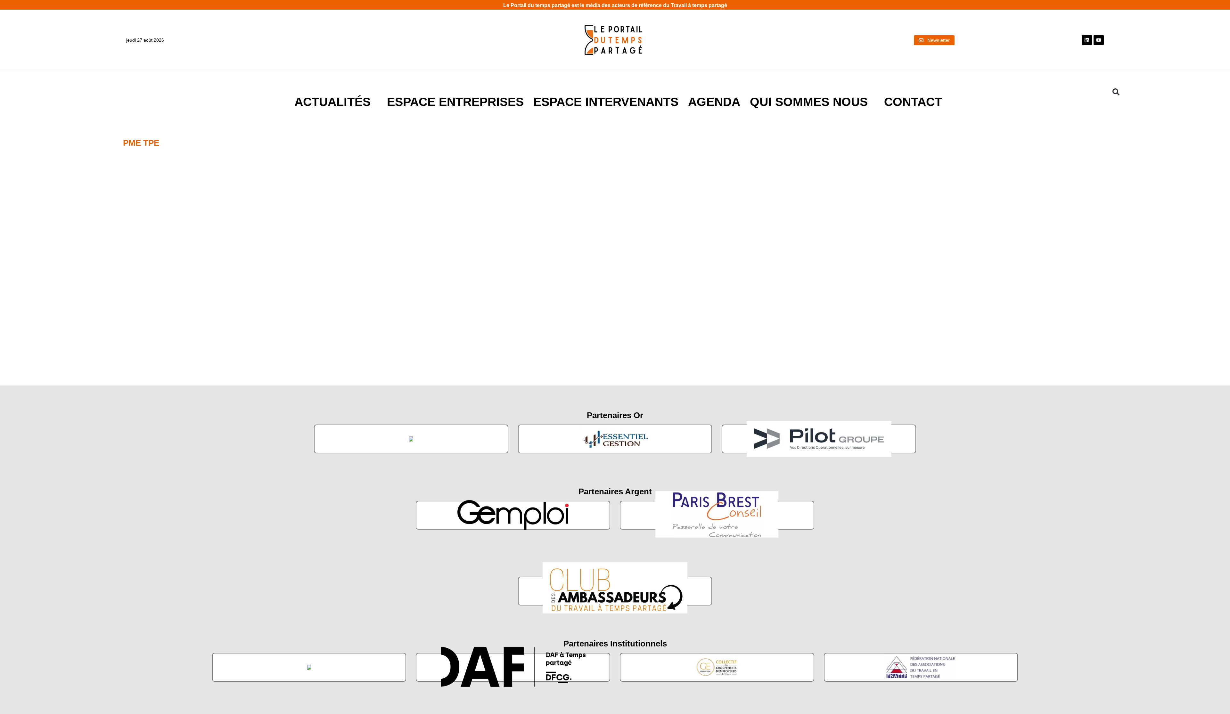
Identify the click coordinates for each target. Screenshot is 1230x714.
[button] (1116, 91)
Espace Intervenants (605, 102)
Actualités (332, 102)
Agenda (714, 102)
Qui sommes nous (809, 102)
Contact (913, 102)
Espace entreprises (455, 102)
